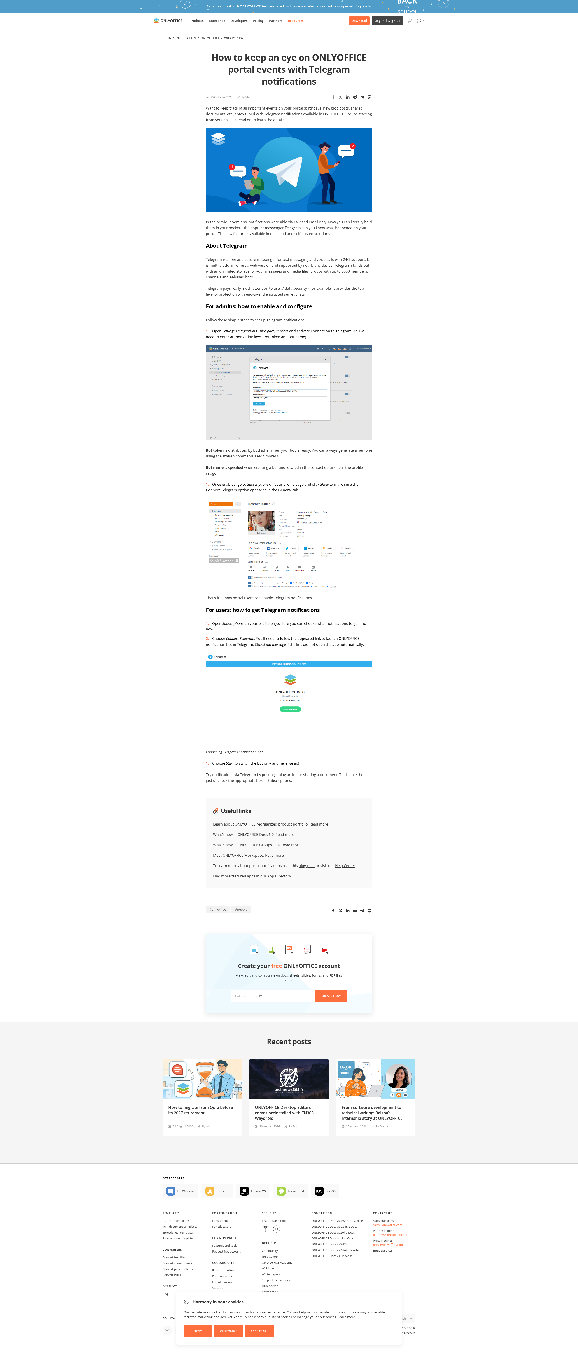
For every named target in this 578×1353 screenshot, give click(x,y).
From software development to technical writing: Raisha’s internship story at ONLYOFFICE (372, 1113)
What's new (233, 38)
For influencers (222, 1282)
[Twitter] (340, 97)
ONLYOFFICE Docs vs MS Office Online (337, 1221)
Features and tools (224, 1245)
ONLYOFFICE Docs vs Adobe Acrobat (336, 1250)
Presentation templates (178, 1238)
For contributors (223, 1270)
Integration (186, 38)
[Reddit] (355, 97)
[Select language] (420, 20)
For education (224, 1213)
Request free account (226, 1251)
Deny (198, 1331)
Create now (331, 996)
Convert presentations (178, 1269)
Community (270, 1251)
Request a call (383, 1250)
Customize (229, 1331)
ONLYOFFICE (210, 38)
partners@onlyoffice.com (390, 1235)
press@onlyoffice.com (388, 1245)
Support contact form (276, 1280)
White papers (271, 1274)
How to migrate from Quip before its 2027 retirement (200, 1110)
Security (269, 1213)
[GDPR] (276, 1229)
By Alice (207, 1126)
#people (241, 909)
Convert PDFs (172, 1275)
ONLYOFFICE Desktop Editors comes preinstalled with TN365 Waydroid (284, 1113)
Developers (239, 21)
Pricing (258, 21)
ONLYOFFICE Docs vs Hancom (332, 1256)
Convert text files (174, 1257)
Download (359, 21)
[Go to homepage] (168, 20)
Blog (167, 38)
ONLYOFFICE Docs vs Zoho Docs (333, 1232)
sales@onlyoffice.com (387, 1225)
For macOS (258, 1191)
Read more (319, 824)
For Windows (186, 1191)
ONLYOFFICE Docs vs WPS (329, 1244)
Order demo (270, 1286)
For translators (222, 1276)
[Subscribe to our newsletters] (167, 1330)
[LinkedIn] (347, 97)
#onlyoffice (218, 909)
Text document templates (180, 1227)
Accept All (259, 1331)
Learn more (346, 1317)
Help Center (270, 1257)
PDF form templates (176, 1221)
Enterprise (217, 21)
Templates (171, 1213)
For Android (296, 1191)
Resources (296, 21)
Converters (172, 1250)
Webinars (268, 1268)
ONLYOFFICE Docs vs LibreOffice (333, 1238)
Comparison (322, 1213)
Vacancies (218, 1288)
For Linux (222, 1191)
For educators (221, 1227)
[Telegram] (362, 97)
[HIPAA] (265, 1229)
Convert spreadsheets (177, 1263)
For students (220, 1221)
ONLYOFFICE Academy (277, 1262)
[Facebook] (333, 97)
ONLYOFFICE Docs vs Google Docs (334, 1227)
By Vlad (246, 97)
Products (197, 21)
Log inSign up (387, 21)
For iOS (331, 1191)
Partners (275, 21)
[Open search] (410, 20)
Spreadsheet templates (178, 1232)
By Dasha (295, 1126)
